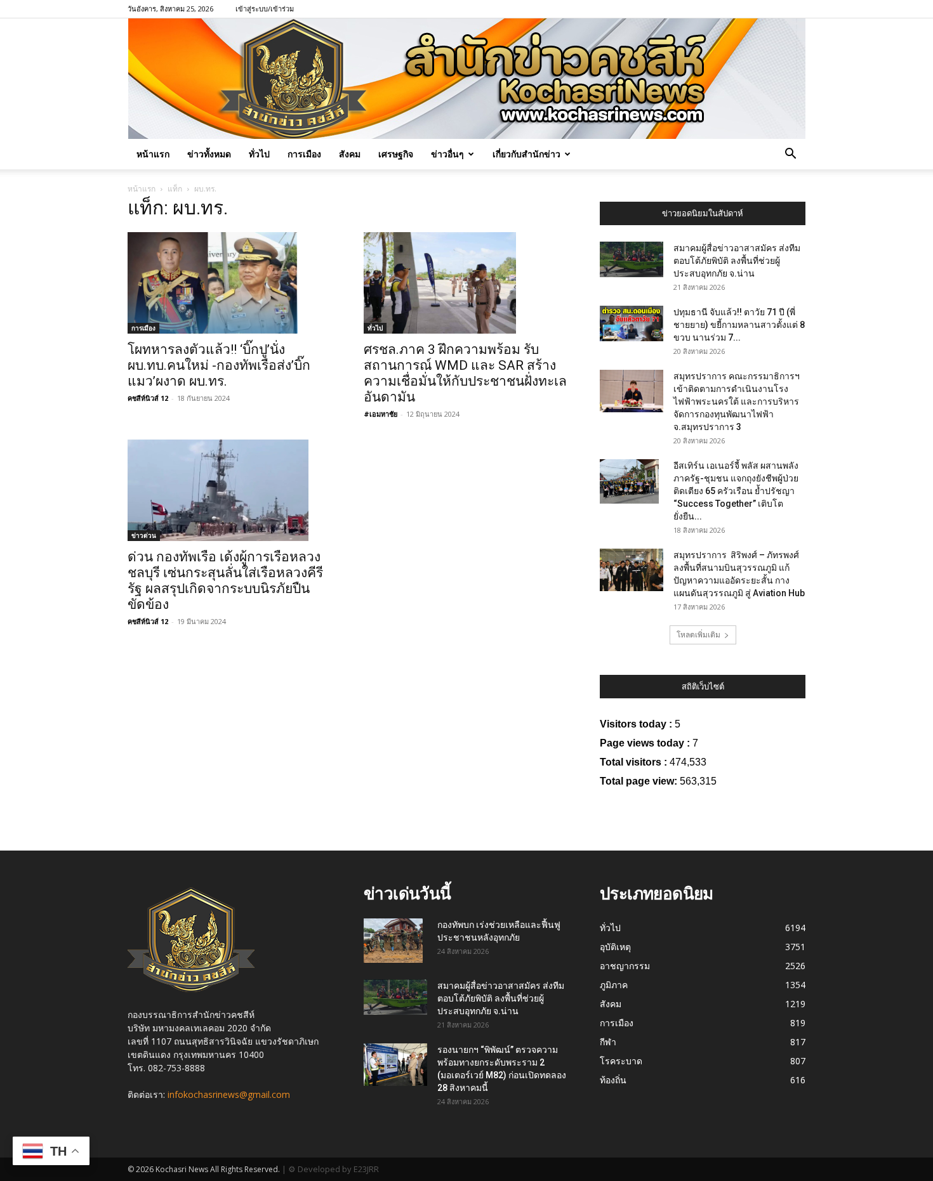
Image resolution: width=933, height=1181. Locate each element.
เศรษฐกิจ (395, 154)
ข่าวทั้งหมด (209, 154)
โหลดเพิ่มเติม (698, 634)
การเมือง (304, 154)
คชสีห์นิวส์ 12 (148, 398)
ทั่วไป (259, 154)
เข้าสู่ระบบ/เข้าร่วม (264, 8)
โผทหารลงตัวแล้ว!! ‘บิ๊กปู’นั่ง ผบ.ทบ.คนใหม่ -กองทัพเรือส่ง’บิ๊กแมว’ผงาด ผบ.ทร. (219, 365)
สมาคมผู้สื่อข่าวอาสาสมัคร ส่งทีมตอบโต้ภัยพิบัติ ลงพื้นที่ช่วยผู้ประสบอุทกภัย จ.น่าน (736, 260)
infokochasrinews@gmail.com (229, 1094)
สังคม (350, 154)
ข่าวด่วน (143, 535)
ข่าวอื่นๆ (447, 154)
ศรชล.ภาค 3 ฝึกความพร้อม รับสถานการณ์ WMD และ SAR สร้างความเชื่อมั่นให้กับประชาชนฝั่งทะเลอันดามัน (465, 373)
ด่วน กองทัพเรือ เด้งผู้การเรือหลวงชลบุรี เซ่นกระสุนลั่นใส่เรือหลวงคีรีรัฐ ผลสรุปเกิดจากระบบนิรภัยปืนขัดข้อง (225, 580)
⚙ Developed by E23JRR (333, 1169)
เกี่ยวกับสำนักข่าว (526, 154)
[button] (790, 155)
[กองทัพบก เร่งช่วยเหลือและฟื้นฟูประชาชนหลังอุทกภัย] (393, 940)
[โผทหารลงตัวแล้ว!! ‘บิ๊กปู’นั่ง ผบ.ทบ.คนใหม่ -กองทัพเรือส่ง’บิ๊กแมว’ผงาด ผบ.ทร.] (230, 283)
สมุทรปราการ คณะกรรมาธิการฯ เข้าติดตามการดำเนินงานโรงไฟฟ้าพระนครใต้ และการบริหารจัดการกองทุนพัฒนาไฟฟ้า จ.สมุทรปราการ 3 (736, 401)
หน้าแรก (152, 154)
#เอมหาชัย (380, 414)
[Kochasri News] (466, 78)
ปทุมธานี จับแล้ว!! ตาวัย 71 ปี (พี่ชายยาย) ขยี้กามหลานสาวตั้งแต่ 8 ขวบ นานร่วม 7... (739, 325)
